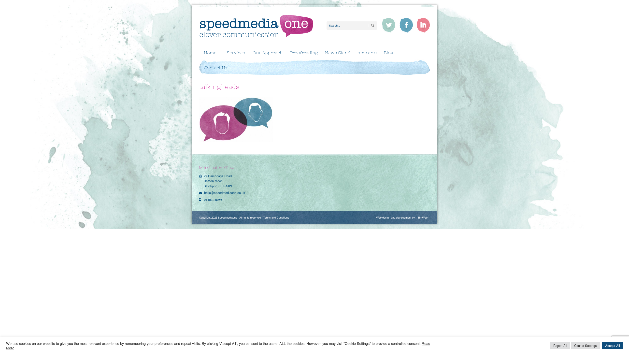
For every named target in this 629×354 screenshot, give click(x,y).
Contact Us (215, 67)
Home (210, 52)
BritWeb (423, 217)
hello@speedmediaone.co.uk (224, 192)
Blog (388, 52)
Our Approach (268, 52)
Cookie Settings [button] (585, 345)
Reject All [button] (560, 345)
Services (234, 52)
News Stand (337, 52)
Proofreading (304, 52)
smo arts (367, 52)
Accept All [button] (612, 345)
